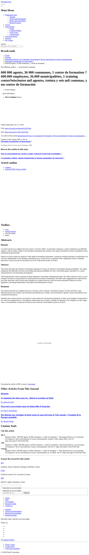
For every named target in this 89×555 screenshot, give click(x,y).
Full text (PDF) (10, 169)
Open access (14, 32)
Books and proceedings (18, 21)
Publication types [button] (11, 15)
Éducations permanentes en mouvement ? (19, 61)
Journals (12, 17)
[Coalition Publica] (7, 540)
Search (3, 44)
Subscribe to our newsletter (12, 491)
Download (31, 384)
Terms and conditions (12, 548)
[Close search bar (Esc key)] (4, 4)
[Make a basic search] (2, 4)
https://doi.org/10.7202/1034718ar (16, 132)
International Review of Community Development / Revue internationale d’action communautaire (38, 59)
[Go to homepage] (6, 2)
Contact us (8, 506)
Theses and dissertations (18, 19)
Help (7, 500)
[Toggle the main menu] (2, 6)
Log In (7, 25)
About (12, 27)
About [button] (7, 27)
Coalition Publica (15, 30)
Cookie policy (10, 547)
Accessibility (9, 502)
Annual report (14, 34)
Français (8, 38)
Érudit (12, 29)
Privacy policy (10, 545)
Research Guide (10, 504)
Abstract (8, 167)
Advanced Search (11, 36)
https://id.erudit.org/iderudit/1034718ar (18, 128)
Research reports (15, 23)
